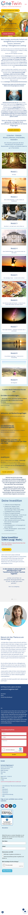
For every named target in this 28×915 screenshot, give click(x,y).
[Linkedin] (14, 806)
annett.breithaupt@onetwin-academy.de (11, 781)
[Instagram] (10, 806)
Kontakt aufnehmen (8, 34)
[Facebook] (2, 806)
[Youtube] (6, 806)
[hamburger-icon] (25, 4)
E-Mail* (4, 846)
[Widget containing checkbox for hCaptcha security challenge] (12, 749)
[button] (3, 586)
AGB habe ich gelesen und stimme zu (12, 854)
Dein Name (4, 841)
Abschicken (7, 871)
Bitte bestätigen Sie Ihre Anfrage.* (10, 861)
